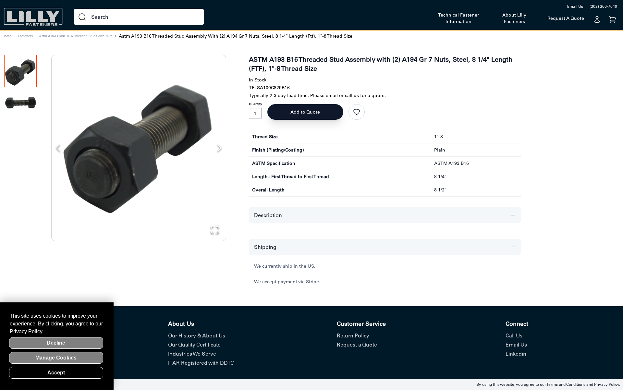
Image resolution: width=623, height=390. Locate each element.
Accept (56, 372)
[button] (138, 142)
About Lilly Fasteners (514, 18)
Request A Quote (565, 18)
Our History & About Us (196, 335)
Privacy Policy (606, 384)
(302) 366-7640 (603, 6)
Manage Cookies (56, 357)
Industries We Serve (192, 353)
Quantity (255, 104)
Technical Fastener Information (458, 18)
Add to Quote (305, 112)
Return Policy (353, 335)
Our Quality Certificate (194, 344)
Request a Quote (357, 344)
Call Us (514, 335)
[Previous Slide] (58, 148)
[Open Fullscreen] (215, 230)
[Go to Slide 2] (20, 105)
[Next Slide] (219, 148)
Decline (56, 343)
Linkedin (516, 353)
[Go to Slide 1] (20, 71)
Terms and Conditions (565, 384)
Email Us (575, 6)
